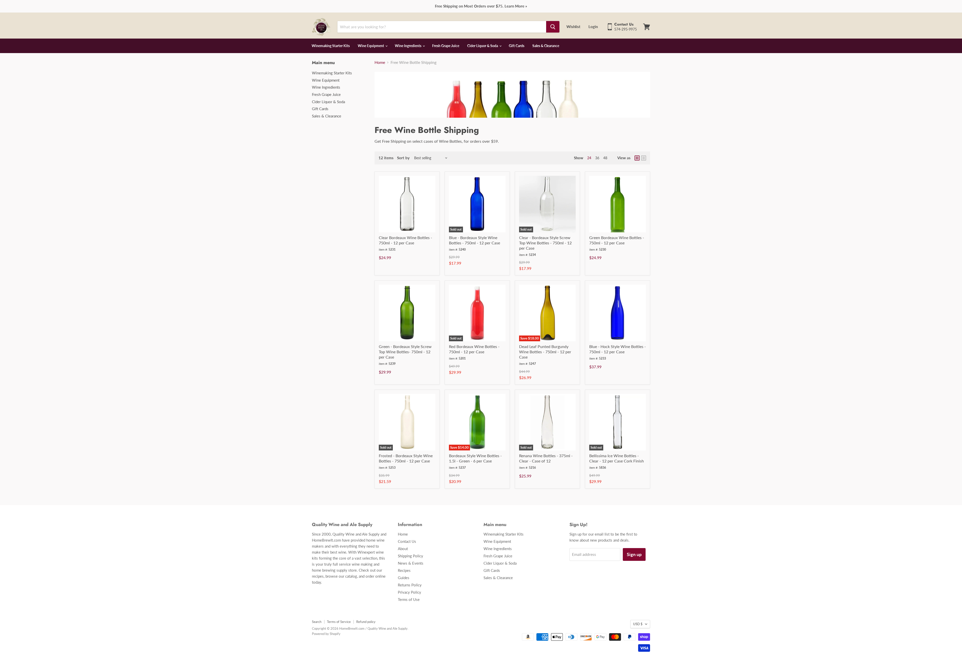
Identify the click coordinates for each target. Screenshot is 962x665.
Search (316, 622)
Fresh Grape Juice (445, 46)
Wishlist (573, 26)
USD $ (638, 624)
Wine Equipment (371, 46)
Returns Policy (410, 585)
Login (593, 26)
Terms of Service (339, 622)
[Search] (552, 27)
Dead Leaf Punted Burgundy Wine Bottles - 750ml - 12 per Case (545, 351)
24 (589, 158)
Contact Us (407, 541)
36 (597, 158)
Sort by (394, 158)
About (403, 548)
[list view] (643, 157)
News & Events (410, 563)
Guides (403, 577)
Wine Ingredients (408, 46)
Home (380, 62)
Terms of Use (409, 599)
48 (605, 158)
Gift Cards (516, 46)
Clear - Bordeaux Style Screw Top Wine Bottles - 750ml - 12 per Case (545, 242)
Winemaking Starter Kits (331, 46)
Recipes (404, 570)
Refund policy (366, 622)
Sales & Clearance (545, 46)
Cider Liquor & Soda (483, 46)
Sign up (634, 554)
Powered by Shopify (326, 634)
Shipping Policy (410, 556)
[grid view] (637, 157)
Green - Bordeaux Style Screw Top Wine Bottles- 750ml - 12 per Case (405, 351)
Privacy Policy (409, 592)
